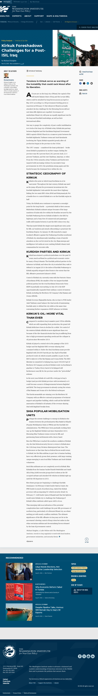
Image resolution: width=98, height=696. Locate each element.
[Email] (91, 83)
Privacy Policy (17, 693)
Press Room (6, 681)
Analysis (5, 16)
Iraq (73, 580)
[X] (84, 83)
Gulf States (56, 22)
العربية (22, 64)
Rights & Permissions (30, 693)
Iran (41, 22)
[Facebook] (80, 83)
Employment (7, 693)
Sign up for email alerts (81, 591)
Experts (16, 16)
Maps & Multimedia (57, 16)
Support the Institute (45, 683)
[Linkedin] (88, 83)
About (28, 16)
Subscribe (6, 683)
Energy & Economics (27, 22)
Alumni (56, 683)
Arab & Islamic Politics (79, 568)
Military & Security (13, 22)
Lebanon (48, 22)
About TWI (32, 683)
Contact (5, 679)
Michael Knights (10, 61)
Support (39, 16)
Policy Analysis (7, 41)
